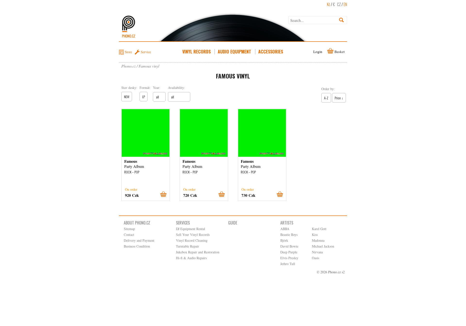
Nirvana (317, 252)
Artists (286, 223)
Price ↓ (339, 97)
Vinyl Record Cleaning (192, 240)
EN (345, 4)
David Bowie (289, 246)
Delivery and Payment (139, 240)
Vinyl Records (196, 51)
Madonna (318, 240)
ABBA (284, 228)
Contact (129, 234)
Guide (232, 223)
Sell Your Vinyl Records (193, 234)
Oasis (315, 258)
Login (317, 51)
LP (143, 96)
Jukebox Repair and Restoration (197, 252)
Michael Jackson (323, 246)
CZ (339, 4)
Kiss (315, 234)
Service (146, 52)
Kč (328, 4)
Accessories (270, 51)
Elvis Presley (289, 258)
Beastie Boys (289, 234)
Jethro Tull (287, 263)
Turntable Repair (187, 246)
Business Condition (137, 246)
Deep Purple (288, 252)
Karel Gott (319, 228)
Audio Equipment (234, 51)
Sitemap (129, 228)
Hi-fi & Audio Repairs (191, 258)
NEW (126, 96)
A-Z (326, 97)
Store (128, 52)
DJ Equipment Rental (190, 228)
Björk (284, 240)
